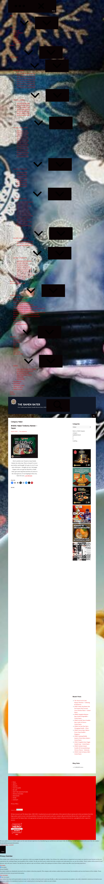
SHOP (14, 344)
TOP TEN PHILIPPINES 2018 (24, 225)
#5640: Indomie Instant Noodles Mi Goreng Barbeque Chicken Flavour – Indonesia (82, 748)
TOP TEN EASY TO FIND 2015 (24, 273)
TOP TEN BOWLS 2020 (23, 152)
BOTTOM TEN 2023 (22, 178)
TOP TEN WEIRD (21, 279)
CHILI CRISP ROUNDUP (19, 300)
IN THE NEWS (17, 40)
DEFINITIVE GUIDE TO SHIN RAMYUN (23, 304)
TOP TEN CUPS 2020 (22, 154)
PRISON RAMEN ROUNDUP (20, 298)
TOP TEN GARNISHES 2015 (24, 271)
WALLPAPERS (16, 352)
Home (11, 15)
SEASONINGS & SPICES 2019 (24, 269)
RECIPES (15, 365)
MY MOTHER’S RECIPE (23, 373)
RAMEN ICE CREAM (18, 318)
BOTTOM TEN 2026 (22, 172)
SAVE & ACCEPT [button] (4, 883)
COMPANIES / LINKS (18, 385)
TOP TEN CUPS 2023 (22, 142)
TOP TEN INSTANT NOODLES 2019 (26, 87)
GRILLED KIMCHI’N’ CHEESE (24, 375)
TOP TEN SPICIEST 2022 (23, 109)
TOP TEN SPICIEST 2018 (23, 115)
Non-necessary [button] (4, 875)
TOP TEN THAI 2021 (22, 219)
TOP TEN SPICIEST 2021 (23, 111)
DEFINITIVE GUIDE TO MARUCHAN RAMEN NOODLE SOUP (29, 308)
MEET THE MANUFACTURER (17, 283)
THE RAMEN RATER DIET (20, 324)
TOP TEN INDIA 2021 (22, 223)
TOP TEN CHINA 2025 (22, 208)
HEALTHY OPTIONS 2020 (23, 267)
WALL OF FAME (17, 42)
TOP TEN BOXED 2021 (22, 265)
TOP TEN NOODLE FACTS (23, 277)
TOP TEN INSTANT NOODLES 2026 (26, 73)
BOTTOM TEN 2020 (22, 184)
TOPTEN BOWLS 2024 (22, 136)
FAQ (14, 346)
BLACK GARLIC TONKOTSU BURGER (26, 369)
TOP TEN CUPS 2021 (22, 150)
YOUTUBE (16, 34)
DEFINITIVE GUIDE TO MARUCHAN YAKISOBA (25, 310)
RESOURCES (13, 336)
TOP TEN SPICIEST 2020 (23, 113)
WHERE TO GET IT (18, 387)
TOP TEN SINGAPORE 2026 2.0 (25, 202)
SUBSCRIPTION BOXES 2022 (24, 261)
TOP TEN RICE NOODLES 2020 (25, 241)
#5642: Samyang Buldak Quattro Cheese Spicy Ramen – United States (82, 738)
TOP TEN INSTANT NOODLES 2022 (26, 81)
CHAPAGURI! (20, 377)
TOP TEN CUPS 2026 (22, 131)
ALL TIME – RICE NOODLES (20, 238)
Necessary (4, 867)
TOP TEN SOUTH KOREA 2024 (25, 215)
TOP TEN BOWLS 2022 (23, 144)
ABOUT (12, 27)
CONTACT (12, 394)
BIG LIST (12, 281)
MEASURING (16, 383)
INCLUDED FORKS (18, 354)
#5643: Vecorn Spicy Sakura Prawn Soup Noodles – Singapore (81, 732)
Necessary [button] (2, 865)
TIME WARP (16, 340)
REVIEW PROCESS (18, 32)
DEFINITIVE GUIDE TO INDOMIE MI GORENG (25, 306)
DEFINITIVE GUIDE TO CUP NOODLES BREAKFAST (26, 316)
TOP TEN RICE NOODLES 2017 (25, 243)
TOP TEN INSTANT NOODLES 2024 (26, 77)
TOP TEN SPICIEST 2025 (23, 103)
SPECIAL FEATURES (15, 295)
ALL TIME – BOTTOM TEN (20, 169)
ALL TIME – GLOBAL (18, 70)
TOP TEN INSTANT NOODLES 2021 (26, 83)
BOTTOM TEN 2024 (22, 176)
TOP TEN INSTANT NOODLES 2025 (26, 75)
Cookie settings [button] (4, 845)
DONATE (12, 45)
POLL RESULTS (17, 381)
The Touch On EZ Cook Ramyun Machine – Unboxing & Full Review (82, 702)
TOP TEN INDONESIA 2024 (24, 213)
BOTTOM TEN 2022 (22, 180)
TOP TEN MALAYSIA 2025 (23, 211)
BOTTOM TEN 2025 (22, 174)
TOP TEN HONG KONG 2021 (24, 221)
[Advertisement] (82, 582)
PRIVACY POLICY (17, 389)
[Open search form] (58, 405)
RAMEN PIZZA (17, 320)
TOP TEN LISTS (14, 57)
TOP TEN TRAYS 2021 (22, 263)
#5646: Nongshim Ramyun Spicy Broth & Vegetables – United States (81, 716)
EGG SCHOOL (17, 342)
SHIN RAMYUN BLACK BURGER (25, 371)
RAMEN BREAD (17, 322)
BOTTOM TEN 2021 (22, 182)
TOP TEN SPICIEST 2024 (23, 105)
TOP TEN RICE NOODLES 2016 (25, 245)
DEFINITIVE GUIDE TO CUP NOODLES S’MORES (26, 314)
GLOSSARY (16, 348)
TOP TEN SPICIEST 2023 (23, 107)
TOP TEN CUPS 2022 (22, 146)
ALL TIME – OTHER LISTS (20, 257)
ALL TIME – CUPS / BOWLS (20, 127)
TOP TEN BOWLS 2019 (23, 156)
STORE (12, 392)
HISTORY (15, 38)
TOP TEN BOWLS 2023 (23, 140)
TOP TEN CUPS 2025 (22, 134)
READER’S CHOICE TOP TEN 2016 (25, 275)
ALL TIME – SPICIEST (18, 100)
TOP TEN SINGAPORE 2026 (24, 206)
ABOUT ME (16, 31)
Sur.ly (19, 832)
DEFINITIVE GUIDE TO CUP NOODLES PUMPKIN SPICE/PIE (29, 312)
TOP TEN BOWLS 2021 (23, 148)
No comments (23, 431)
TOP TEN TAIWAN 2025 (23, 210)
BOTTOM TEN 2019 (22, 186)
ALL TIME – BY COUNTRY (20, 198)
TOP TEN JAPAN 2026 (22, 204)
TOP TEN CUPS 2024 (22, 138)
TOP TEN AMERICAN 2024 (24, 217)
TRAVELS (15, 36)
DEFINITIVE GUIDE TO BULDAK (21, 302)
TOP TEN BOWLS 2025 (23, 133)
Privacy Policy (14, 803)
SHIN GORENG (20, 379)
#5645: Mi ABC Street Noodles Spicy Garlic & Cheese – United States (82, 722)
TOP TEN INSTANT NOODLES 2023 (26, 79)
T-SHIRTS (15, 350)
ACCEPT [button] (11, 845)
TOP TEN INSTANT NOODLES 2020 (26, 85)
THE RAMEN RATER (29, 404)
